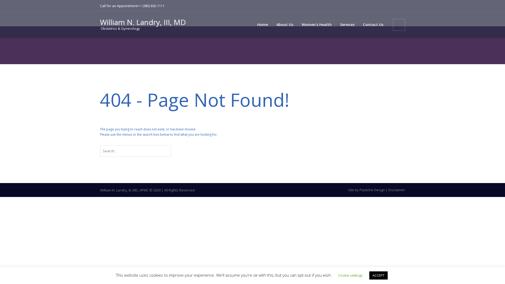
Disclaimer (396, 189)
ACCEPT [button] (378, 275)
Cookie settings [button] (350, 275)
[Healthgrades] (401, 6)
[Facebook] (393, 6)
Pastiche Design (372, 189)
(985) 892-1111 (154, 6)
